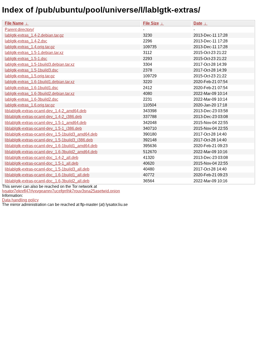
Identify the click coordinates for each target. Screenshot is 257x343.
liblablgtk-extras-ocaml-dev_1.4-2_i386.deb (43, 117)
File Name (14, 23)
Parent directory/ (19, 29)
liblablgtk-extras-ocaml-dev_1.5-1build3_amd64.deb (51, 134)
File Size (151, 23)
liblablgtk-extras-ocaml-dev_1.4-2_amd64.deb (45, 111)
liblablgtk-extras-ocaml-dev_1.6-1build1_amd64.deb (51, 146)
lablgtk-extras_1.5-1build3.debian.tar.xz (40, 64)
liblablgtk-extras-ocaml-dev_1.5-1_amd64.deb (45, 123)
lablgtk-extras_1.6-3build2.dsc (31, 99)
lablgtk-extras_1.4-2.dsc (26, 41)
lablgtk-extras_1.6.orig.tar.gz (30, 105)
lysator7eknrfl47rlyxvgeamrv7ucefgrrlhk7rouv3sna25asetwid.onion (61, 191)
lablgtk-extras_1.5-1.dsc (26, 58)
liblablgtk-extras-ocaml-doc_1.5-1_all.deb (41, 163)
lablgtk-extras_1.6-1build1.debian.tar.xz (40, 82)
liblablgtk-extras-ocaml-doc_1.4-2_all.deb (41, 157)
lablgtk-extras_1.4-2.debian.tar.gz (34, 35)
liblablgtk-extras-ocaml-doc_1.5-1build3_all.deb (47, 169)
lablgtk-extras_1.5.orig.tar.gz (30, 76)
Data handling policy (20, 200)
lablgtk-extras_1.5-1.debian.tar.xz (34, 52)
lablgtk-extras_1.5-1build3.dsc (31, 70)
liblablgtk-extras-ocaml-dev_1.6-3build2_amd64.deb (51, 152)
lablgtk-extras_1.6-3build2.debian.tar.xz (40, 93)
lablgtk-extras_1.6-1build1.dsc (31, 88)
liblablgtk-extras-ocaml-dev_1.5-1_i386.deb (43, 128)
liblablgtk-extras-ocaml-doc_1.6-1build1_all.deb (47, 175)
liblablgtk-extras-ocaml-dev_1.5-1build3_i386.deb (49, 140)
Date (198, 23)
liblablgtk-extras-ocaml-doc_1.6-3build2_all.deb (47, 181)
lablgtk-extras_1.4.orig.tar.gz (30, 47)
